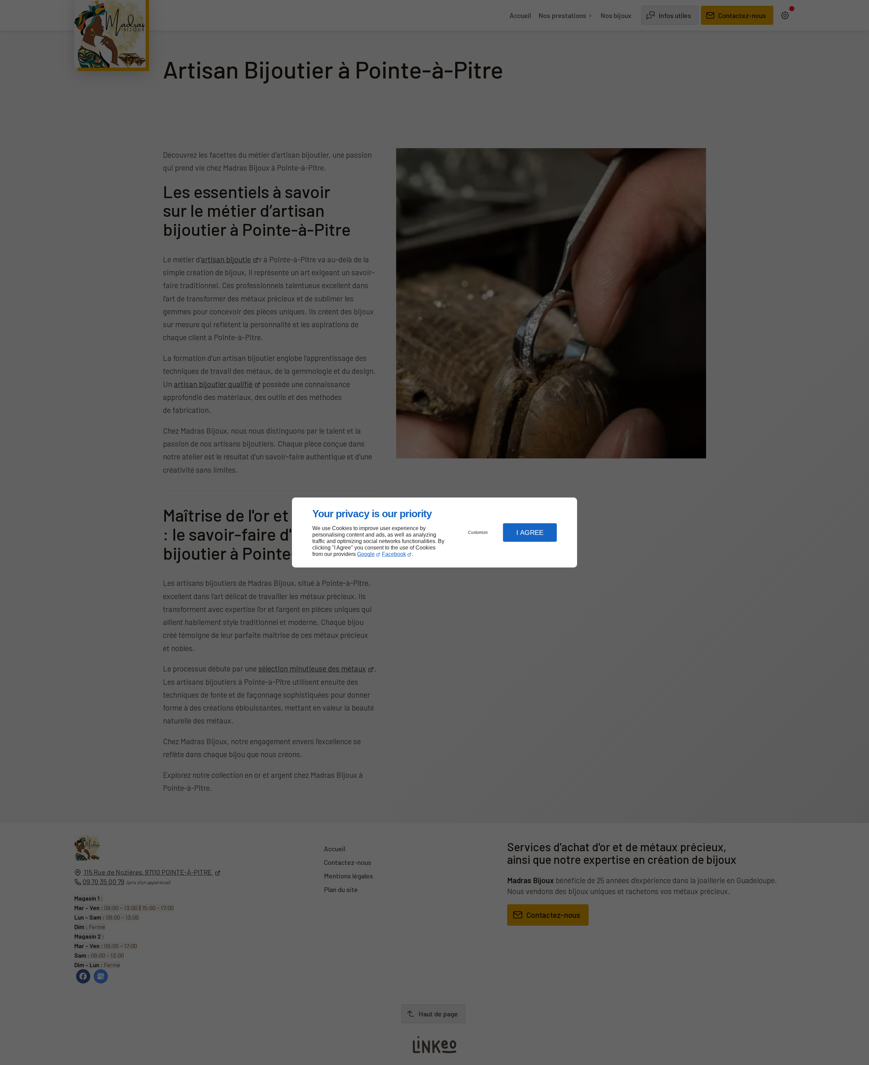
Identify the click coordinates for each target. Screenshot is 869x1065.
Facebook (394, 554)
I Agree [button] (529, 532)
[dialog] (434, 532)
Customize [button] (478, 532)
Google (366, 554)
